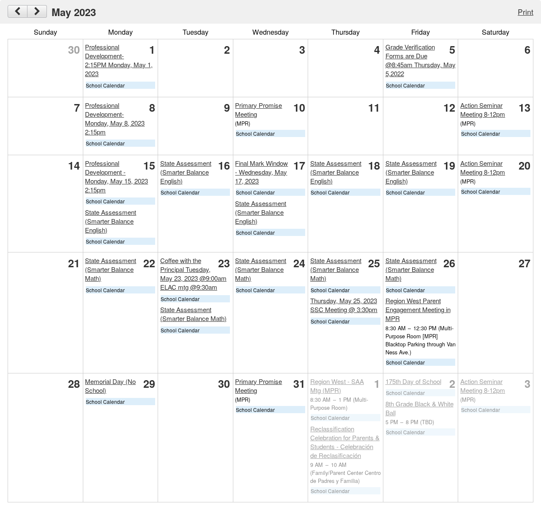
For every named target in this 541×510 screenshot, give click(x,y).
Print (525, 11)
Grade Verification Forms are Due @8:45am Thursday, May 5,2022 (420, 60)
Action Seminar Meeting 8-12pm (482, 109)
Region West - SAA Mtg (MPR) (337, 386)
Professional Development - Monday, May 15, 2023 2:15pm (116, 176)
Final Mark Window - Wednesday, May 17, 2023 (261, 172)
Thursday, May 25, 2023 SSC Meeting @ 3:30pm (343, 305)
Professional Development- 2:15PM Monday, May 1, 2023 (119, 60)
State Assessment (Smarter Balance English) (110, 221)
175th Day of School (413, 381)
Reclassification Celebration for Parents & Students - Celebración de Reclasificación (345, 442)
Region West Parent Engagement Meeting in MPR (418, 309)
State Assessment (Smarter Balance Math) (110, 269)
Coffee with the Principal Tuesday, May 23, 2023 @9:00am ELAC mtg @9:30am (193, 273)
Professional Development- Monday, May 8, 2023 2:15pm (115, 118)
